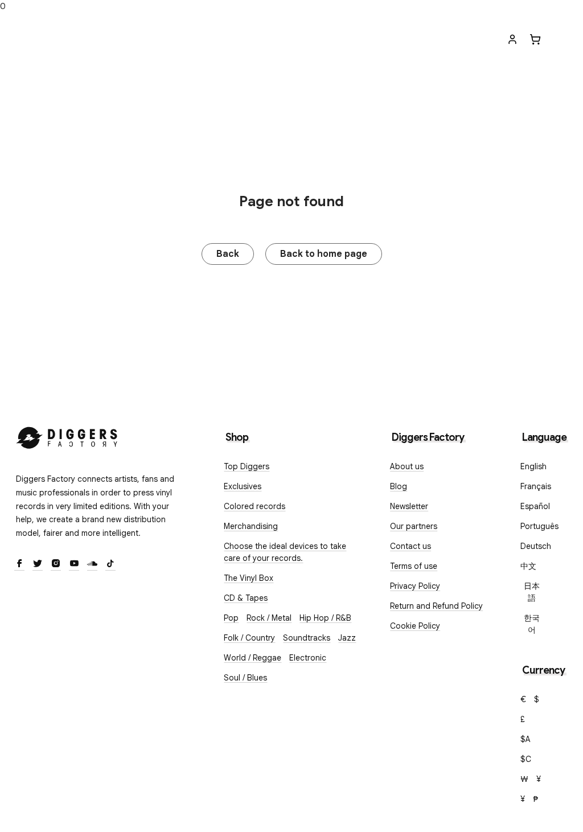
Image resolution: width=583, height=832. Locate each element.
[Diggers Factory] (67, 435)
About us (407, 466)
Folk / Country (249, 638)
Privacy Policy (415, 586)
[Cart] (535, 39)
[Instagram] (56, 564)
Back (227, 254)
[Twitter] (37, 564)
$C (525, 759)
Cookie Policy (415, 626)
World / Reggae (252, 658)
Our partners (413, 526)
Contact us (410, 546)
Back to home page (323, 254)
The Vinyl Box (248, 578)
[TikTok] (110, 564)
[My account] (512, 39)
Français (535, 486)
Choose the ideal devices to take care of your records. (285, 552)
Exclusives (242, 486)
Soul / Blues (245, 678)
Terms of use (413, 566)
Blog (398, 486)
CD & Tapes (246, 598)
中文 (528, 566)
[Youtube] (74, 564)
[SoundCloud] (92, 564)
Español (535, 506)
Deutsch (535, 546)
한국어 (532, 624)
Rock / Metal (269, 618)
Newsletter (409, 506)
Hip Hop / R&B (325, 618)
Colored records (254, 506)
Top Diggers (246, 466)
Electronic (307, 658)
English (533, 466)
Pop (231, 618)
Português (539, 526)
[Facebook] (19, 564)
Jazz (347, 638)
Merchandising (251, 526)
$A (525, 739)
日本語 (532, 592)
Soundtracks (306, 638)
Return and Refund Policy (436, 606)
